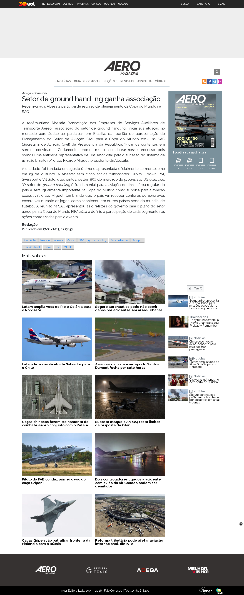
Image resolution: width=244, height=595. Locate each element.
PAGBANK (83, 4)
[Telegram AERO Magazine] (214, 81)
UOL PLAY (109, 4)
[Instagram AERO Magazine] (219, 81)
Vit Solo (68, 247)
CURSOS (96, 4)
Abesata (58, 240)
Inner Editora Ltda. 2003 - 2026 (81, 590)
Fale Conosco (113, 590)
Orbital (71, 240)
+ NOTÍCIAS (63, 81)
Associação (30, 240)
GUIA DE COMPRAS (87, 81)
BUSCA (185, 4)
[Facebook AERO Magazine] (209, 81)
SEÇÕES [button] (109, 81)
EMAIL (221, 4)
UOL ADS (123, 4)
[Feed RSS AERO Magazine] (203, 81)
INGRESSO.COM (50, 4)
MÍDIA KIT (161, 81)
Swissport (137, 240)
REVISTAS (127, 81)
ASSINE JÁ (144, 81)
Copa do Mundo (119, 240)
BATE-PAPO (203, 4)
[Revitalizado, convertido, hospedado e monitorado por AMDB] (219, 591)
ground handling (97, 240)
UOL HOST (68, 4)
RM (57, 247)
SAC (81, 240)
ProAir (48, 247)
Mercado (45, 240)
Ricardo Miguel (32, 247)
